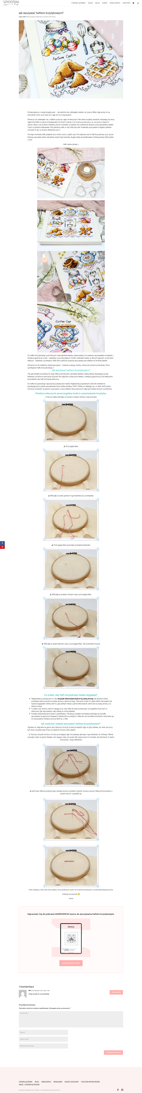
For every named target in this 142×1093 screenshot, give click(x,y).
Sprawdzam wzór (71, 963)
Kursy (104, 3)
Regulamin (58, 1081)
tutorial (45, 17)
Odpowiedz (116, 992)
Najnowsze (39, 17)
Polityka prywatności (90, 1081)
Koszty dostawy (72, 1081)
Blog (97, 3)
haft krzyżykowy (31, 17)
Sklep (90, 3)
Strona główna (78, 3)
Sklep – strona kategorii (29, 1084)
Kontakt (126, 3)
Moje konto (115, 3)
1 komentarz (52, 17)
